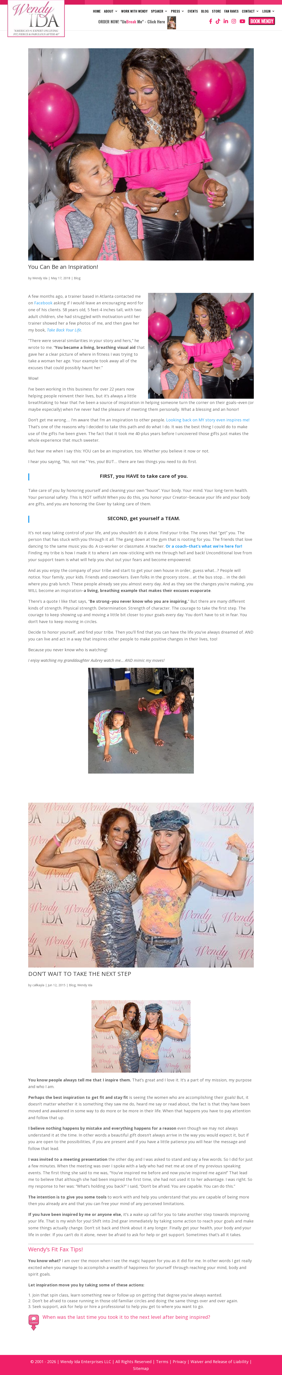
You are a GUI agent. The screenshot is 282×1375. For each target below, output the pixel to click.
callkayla (38, 985)
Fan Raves (231, 11)
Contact (248, 11)
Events (193, 11)
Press (175, 11)
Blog (205, 11)
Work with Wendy (134, 11)
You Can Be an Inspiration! (63, 267)
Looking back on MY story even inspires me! (207, 419)
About (108, 11)
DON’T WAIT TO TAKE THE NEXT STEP (79, 974)
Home (97, 11)
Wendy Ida (39, 278)
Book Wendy (261, 20)
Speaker (157, 11)
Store (216, 11)
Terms (162, 1361)
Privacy (179, 1361)
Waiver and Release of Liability (220, 1361)
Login (266, 11)
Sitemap (141, 1368)
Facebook (43, 302)
